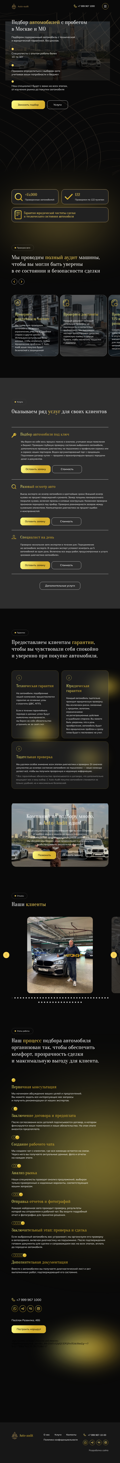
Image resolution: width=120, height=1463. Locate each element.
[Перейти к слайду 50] (78, 1002)
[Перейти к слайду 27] (85, 997)
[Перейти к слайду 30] (93, 997)
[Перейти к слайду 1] (12, 997)
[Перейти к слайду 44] (61, 1002)
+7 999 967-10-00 (97, 1435)
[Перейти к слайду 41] (53, 1002)
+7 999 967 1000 (28, 1300)
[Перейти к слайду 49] (75, 1002)
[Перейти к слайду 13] (46, 997)
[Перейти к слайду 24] (77, 997)
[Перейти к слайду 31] (96, 997)
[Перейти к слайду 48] (72, 1002)
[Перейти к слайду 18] (60, 997)
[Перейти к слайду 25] (79, 997)
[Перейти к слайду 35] (107, 997)
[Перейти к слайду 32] (99, 997)
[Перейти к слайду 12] (43, 997)
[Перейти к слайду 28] (88, 997)
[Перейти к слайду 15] (51, 997)
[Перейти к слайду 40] (50, 1002)
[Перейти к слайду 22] (71, 997)
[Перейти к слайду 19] (62, 997)
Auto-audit (23, 6)
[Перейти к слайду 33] (102, 997)
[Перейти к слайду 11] (40, 997)
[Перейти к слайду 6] (26, 997)
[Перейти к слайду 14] (48, 997)
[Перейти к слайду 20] (65, 997)
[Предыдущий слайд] (6, 955)
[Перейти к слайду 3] (17, 997)
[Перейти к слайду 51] (81, 1002)
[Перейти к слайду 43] (58, 1002)
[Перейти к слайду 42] (55, 1002)
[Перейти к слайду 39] (47, 1002)
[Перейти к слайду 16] (54, 997)
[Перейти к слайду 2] (15, 997)
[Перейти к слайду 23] (74, 997)
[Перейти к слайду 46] (67, 1002)
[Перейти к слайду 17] (57, 997)
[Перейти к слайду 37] (41, 1002)
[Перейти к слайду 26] (82, 997)
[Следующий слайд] (114, 955)
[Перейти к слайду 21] (68, 997)
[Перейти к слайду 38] (44, 1002)
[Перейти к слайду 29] (91, 997)
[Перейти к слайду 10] (37, 997)
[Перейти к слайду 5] (23, 997)
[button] (28, 104)
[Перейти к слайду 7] (29, 997)
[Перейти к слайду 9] (34, 997)
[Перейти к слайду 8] (31, 997)
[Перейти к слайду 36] (39, 1002)
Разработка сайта (98, 1450)
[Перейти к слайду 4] (20, 997)
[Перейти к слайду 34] (105, 997)
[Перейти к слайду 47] (69, 1002)
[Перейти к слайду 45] (64, 1002)
